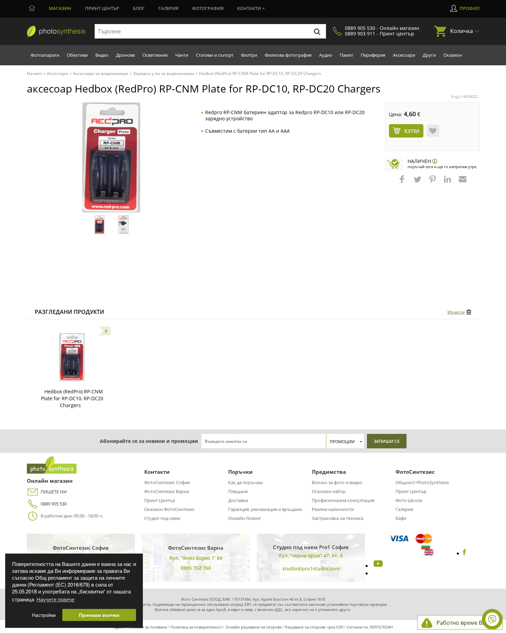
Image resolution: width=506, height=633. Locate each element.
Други (429, 55)
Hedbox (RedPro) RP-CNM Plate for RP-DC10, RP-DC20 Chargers (72, 398)
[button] (402, 182)
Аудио (325, 55)
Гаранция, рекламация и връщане (265, 509)
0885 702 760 (196, 568)
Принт (102, 8)
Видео (101, 55)
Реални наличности (333, 509)
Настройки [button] (44, 615)
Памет (346, 55)
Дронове (125, 55)
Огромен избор (329, 491)
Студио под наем (162, 518)
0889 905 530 (54, 504)
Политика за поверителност (196, 627)
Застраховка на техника (337, 518)
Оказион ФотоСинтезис (169, 509)
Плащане (238, 491)
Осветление (155, 55)
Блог (139, 8)
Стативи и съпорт (214, 55)
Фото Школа (409, 500)
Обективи (77, 55)
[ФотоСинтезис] (56, 31)
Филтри (249, 55)
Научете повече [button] (55, 599)
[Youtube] (377, 565)
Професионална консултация (343, 500)
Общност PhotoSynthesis (422, 482)
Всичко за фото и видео (337, 482)
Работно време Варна (465, 622)
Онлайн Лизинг (244, 518)
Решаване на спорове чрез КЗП (314, 627)
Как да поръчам (245, 482)
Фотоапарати (45, 55)
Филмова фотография (288, 55)
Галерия (168, 8)
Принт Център (159, 500)
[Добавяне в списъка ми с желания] (433, 130)
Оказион (452, 55)
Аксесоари (404, 55)
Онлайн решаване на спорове (253, 627)
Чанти (181, 55)
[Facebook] (464, 553)
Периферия (373, 55)
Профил (469, 8)
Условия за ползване (148, 627)
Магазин (60, 8)
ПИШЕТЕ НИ (54, 492)
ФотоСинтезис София (167, 482)
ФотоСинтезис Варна (166, 491)
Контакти (249, 8)
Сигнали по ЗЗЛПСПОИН (370, 627)
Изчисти (456, 312)
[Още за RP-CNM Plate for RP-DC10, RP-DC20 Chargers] (72, 357)
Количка (461, 31)
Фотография (207, 8)
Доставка (238, 500)
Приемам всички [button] (99, 615)
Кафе (401, 518)
